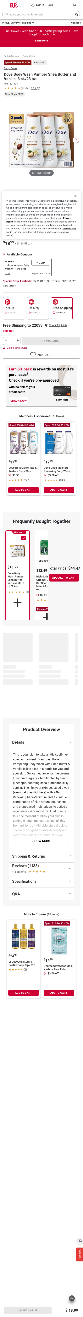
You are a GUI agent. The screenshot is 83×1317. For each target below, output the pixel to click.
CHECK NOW (18, 400)
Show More (41, 841)
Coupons (76, 22)
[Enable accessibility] (79, 1241)
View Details (9, 285)
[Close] (75, 196)
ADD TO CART (23, 489)
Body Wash (29, 56)
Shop (10, 68)
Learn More (41, 40)
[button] (58, 325)
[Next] (76, 140)
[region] (41, 215)
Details (7, 273)
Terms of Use (69, 228)
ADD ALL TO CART (64, 577)
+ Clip (40, 262)
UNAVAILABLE (51, 340)
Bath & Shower (11, 56)
